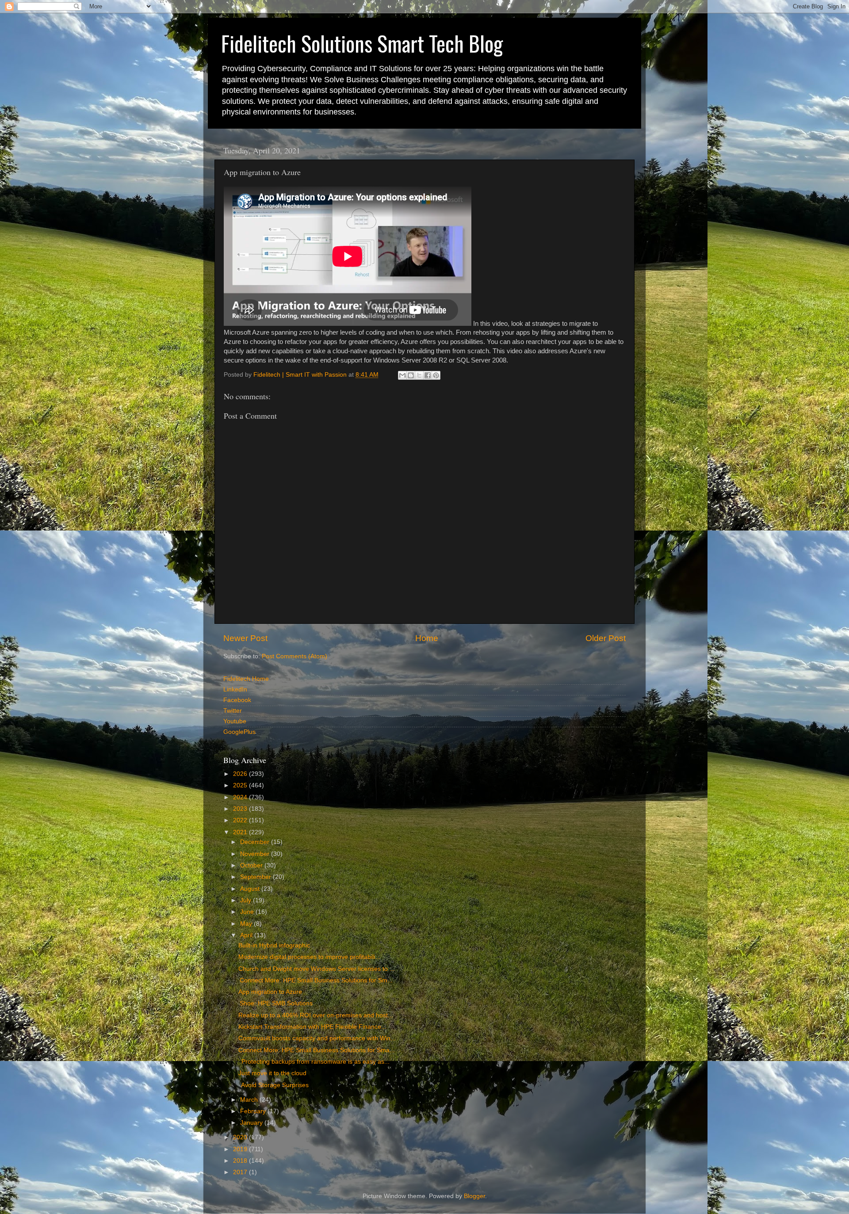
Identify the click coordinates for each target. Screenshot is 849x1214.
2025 (241, 785)
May (247, 923)
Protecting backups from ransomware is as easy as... (314, 1061)
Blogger (474, 1196)
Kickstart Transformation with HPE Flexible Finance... (312, 1026)
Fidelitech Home (246, 679)
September (256, 877)
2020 (241, 1137)
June (248, 912)
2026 (241, 774)
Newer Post (245, 638)
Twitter (232, 710)
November (255, 854)
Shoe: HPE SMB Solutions (275, 1003)
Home (426, 638)
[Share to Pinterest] (436, 375)
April (247, 935)
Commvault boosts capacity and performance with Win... (317, 1038)
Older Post (605, 638)
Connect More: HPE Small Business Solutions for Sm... (315, 980)
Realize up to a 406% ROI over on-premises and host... (315, 1015)
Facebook (237, 700)
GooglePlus (239, 732)
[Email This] (402, 375)
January (252, 1122)
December (255, 842)
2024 (241, 797)
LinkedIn (235, 689)
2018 (241, 1160)
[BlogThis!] (410, 375)
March (250, 1099)
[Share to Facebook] (427, 375)
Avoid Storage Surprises (273, 1085)
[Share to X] (419, 375)
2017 (241, 1172)
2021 (241, 832)
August (250, 889)
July (246, 900)
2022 (241, 820)
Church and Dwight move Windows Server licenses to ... (316, 969)
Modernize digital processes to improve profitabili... (309, 957)
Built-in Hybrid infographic (274, 945)
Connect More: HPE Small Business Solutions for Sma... (316, 1050)
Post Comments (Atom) (294, 656)
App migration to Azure (270, 992)
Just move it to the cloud (272, 1073)
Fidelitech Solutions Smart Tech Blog (362, 43)
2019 (241, 1149)
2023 (241, 809)
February (254, 1111)
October (252, 865)
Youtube (234, 721)
